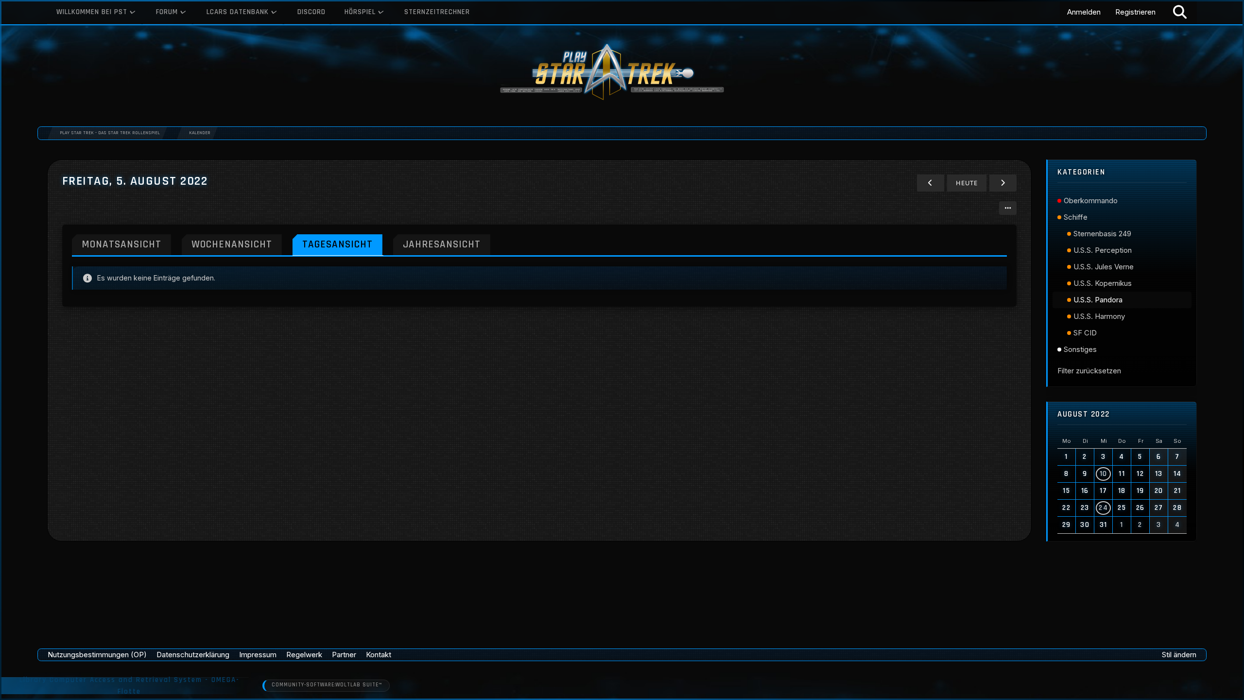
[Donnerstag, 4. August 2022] (930, 183)
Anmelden (1084, 12)
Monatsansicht (121, 244)
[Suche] (1180, 12)
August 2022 (1083, 414)
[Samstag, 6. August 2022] (1003, 183)
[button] (1008, 208)
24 (1103, 507)
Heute (967, 182)
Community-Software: (327, 685)
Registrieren (1135, 12)
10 (1103, 473)
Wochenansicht (231, 244)
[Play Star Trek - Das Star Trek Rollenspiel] (622, 73)
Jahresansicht (442, 244)
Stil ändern (1179, 654)
